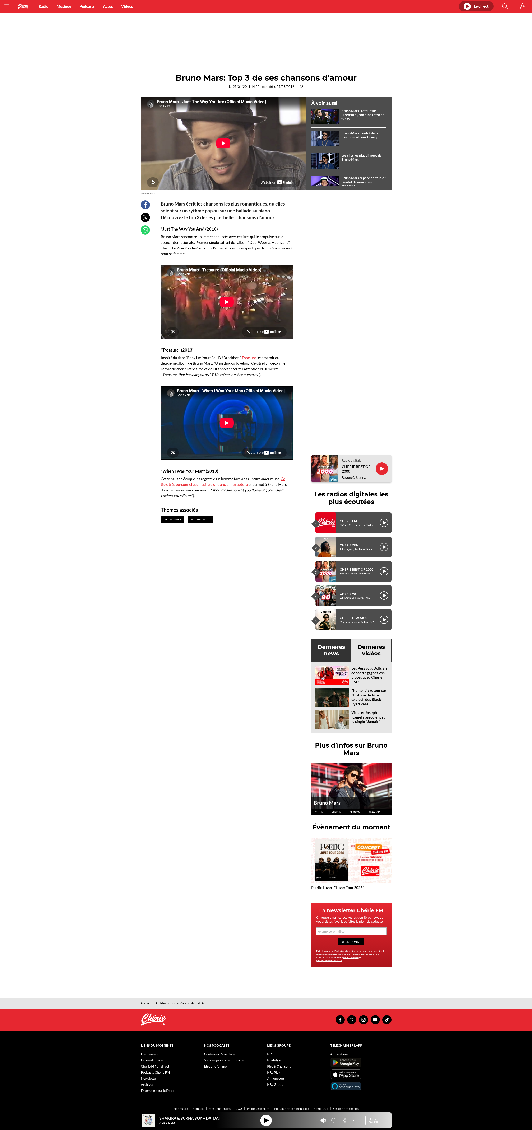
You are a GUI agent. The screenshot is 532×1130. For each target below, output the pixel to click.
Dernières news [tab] (331, 650)
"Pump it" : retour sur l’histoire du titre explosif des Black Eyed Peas (368, 697)
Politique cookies (258, 1108)
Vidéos (127, 6)
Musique (64, 6)
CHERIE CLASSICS (353, 618)
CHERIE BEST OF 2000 (356, 469)
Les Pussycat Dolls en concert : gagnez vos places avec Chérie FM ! (369, 675)
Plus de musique (373, 1120)
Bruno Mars (327, 803)
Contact (198, 1108)
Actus (108, 6)
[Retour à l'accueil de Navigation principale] (23, 6)
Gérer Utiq (321, 1108)
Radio (43, 6)
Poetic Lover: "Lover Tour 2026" (337, 887)
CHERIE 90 (348, 593)
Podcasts (87, 6)
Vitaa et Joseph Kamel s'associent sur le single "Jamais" (369, 717)
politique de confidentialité (329, 960)
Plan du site (180, 1108)
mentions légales (351, 957)
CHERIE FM (348, 521)
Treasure (249, 357)
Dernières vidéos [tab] (371, 650)
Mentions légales (220, 1108)
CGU (239, 1108)
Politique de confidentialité (291, 1108)
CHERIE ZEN (349, 545)
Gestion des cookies (346, 1108)
